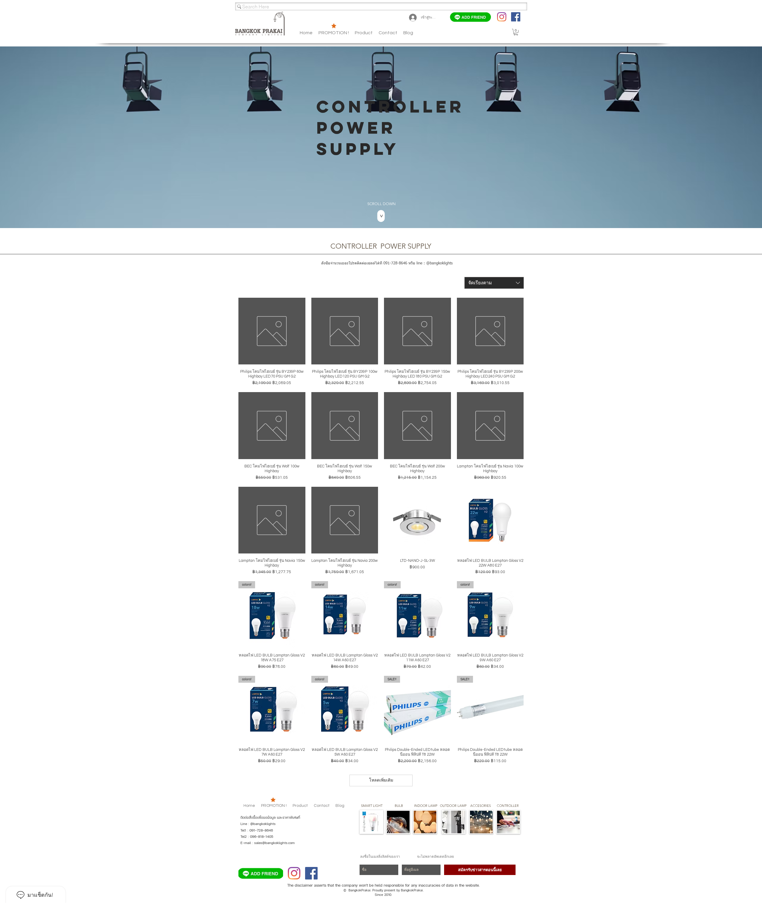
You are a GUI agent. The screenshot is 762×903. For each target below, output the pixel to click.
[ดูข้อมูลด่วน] (271, 331)
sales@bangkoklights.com (274, 842)
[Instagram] (501, 16)
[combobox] (494, 283)
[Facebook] (515, 16)
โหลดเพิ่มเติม (381, 780)
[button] (408, 32)
